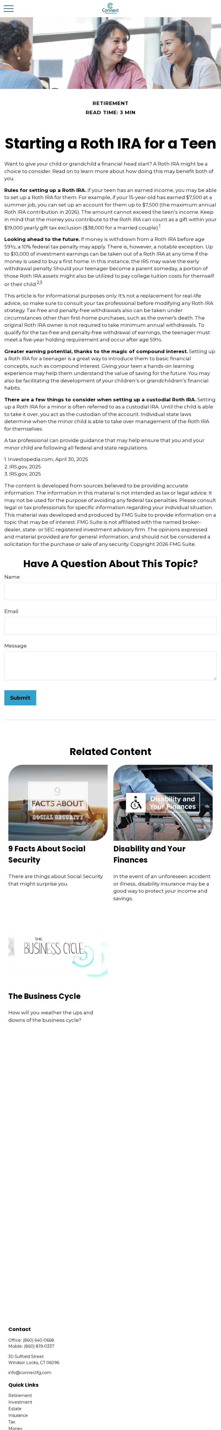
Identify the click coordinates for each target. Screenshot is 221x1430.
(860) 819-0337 (39, 1346)
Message (15, 646)
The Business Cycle (44, 996)
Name (12, 577)
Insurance (18, 1415)
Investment (20, 1402)
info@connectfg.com (29, 1372)
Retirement (20, 1395)
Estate (15, 1408)
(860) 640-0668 (38, 1340)
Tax (11, 1422)
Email (11, 611)
